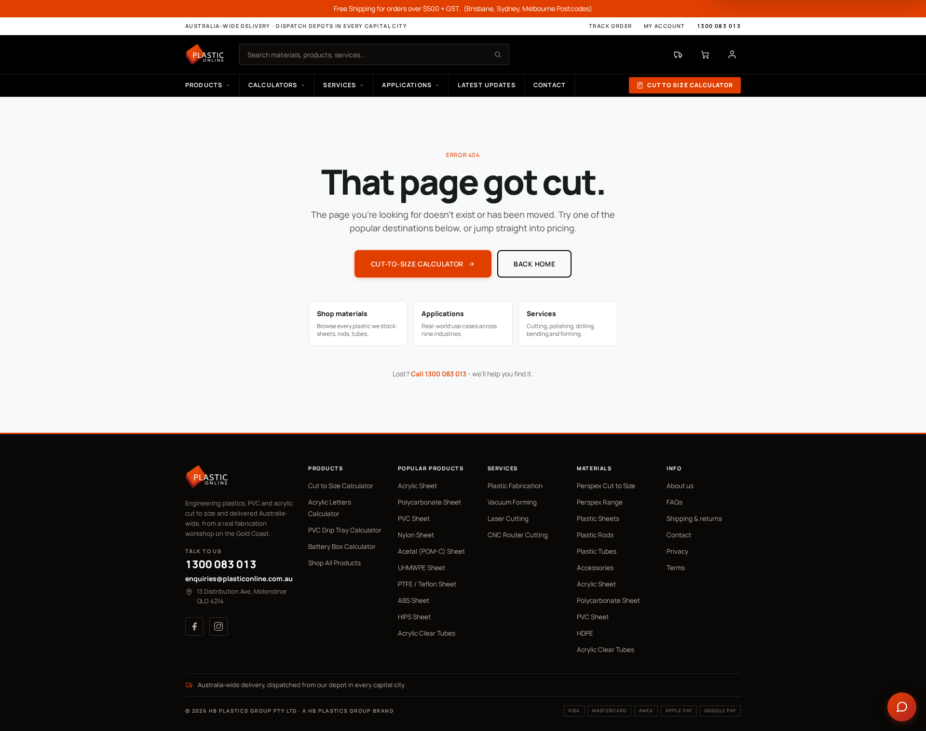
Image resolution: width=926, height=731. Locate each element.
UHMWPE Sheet (421, 567)
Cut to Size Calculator (690, 85)
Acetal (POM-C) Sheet (431, 551)
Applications (407, 85)
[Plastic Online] (204, 54)
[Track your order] (678, 54)
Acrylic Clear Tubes (426, 633)
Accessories (595, 567)
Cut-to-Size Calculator (417, 263)
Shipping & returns (694, 518)
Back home (534, 263)
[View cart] (705, 54)
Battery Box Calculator (342, 546)
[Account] (732, 54)
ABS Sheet (413, 600)
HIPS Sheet (414, 616)
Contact (549, 85)
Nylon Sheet (416, 535)
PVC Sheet (414, 518)
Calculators (272, 85)
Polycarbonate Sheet (429, 502)
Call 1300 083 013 (438, 373)
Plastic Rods (595, 535)
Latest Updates (487, 85)
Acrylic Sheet (417, 485)
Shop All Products (334, 562)
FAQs (674, 502)
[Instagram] (218, 626)
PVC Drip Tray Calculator (344, 530)
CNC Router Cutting (518, 535)
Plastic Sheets (598, 518)
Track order (610, 25)
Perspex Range (600, 502)
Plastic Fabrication (515, 485)
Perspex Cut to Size (606, 485)
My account (664, 25)
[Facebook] (194, 626)
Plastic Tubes (596, 551)
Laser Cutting (508, 518)
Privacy (677, 551)
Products (203, 85)
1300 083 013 (719, 25)
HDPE (585, 633)
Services (339, 85)
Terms (676, 567)
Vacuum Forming (512, 502)
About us (680, 485)
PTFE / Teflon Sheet (427, 584)
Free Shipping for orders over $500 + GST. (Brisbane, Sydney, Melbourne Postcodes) (463, 8)
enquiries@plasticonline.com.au (239, 578)
